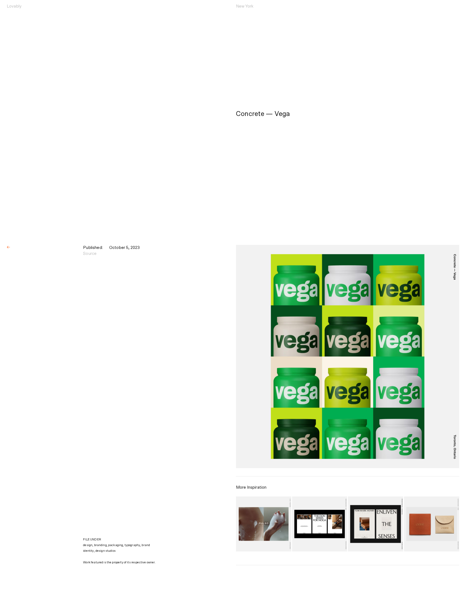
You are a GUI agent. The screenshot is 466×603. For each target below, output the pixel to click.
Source (90, 254)
